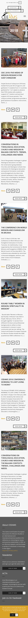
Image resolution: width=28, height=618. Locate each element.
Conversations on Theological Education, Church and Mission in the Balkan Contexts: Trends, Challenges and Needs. (13, 462)
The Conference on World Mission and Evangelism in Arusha (14, 230)
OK (13, 615)
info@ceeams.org (13, 2)
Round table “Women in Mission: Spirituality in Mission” (12, 306)
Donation (13, 7)
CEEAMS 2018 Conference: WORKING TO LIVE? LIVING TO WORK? (13, 382)
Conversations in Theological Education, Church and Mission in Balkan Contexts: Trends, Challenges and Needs (13, 149)
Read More (18, 117)
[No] (26, 612)
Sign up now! (12, 568)
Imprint (4, 550)
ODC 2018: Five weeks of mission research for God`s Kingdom (12, 75)
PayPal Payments (13, 10)
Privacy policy (13, 550)
